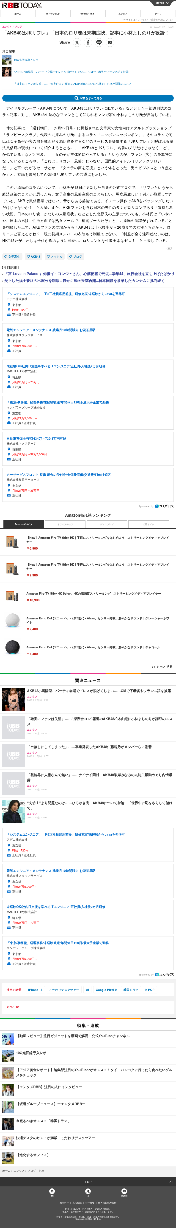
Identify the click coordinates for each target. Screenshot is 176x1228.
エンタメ (123, 13)
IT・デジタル (53, 13)
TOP (88, 1182)
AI (87, 989)
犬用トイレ (148, 524)
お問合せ (64, 1203)
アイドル (57, 256)
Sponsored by (146, 506)
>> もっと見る (162, 666)
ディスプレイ (107, 524)
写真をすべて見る (91, 98)
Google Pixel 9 (106, 989)
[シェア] (88, 42)
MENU (160, 3)
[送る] (99, 42)
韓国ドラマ (131, 989)
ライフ (158, 13)
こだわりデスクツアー (64, 989)
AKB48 (35, 256)
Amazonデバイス (24, 524)
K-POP (149, 989)
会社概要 (89, 1203)
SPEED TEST (88, 13)
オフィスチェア (65, 524)
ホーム (17, 13)
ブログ (77, 256)
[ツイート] (77, 42)
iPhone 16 (35, 989)
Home (52, 1196)
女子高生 (14, 256)
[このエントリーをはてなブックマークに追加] (110, 42)
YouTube (124, 1196)
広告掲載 (77, 1203)
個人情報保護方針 (107, 1203)
